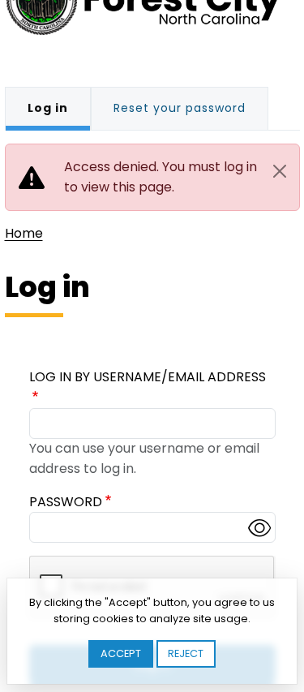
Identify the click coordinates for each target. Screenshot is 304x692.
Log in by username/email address (147, 376)
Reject (185, 653)
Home (24, 233)
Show (259, 527)
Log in (48, 108)
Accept (121, 653)
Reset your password (179, 108)
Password (65, 501)
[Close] (279, 171)
